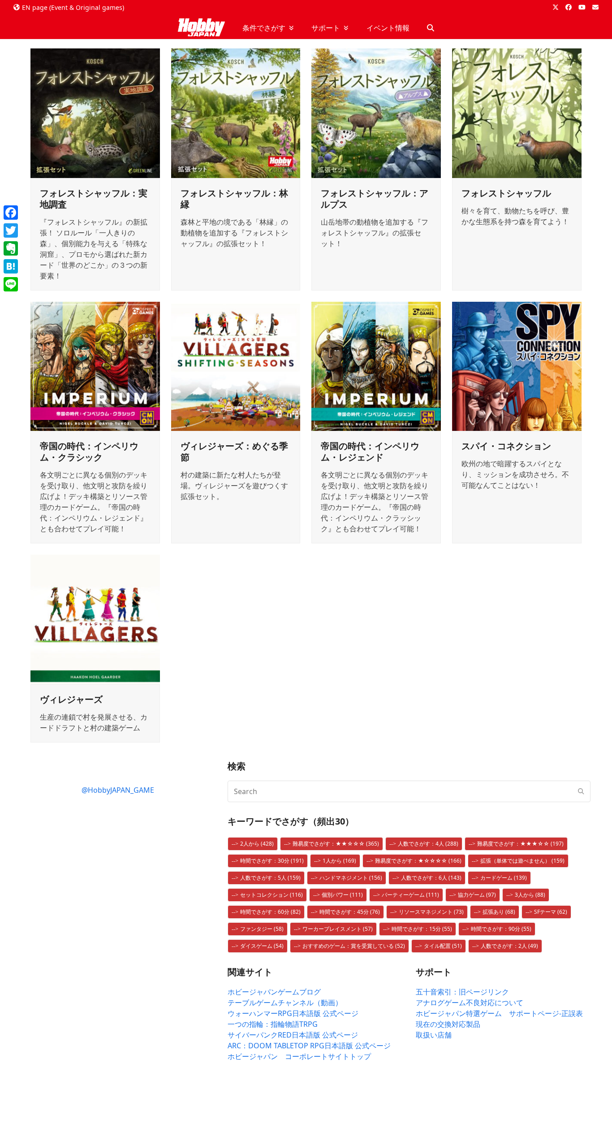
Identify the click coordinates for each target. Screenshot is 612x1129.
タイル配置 (443, 946)
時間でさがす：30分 (272, 860)
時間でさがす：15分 (422, 929)
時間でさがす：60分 (270, 912)
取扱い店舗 (434, 1035)
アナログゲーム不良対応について (469, 1002)
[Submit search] (581, 791)
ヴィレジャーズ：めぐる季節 (234, 451)
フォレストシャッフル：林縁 (234, 198)
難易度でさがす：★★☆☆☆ (336, 843)
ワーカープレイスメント (337, 929)
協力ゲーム (477, 895)
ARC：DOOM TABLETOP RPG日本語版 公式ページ (309, 1046)
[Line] (11, 284)
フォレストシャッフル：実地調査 (93, 198)
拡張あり (499, 912)
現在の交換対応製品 (448, 1024)
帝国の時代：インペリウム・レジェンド (370, 451)
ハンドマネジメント (350, 877)
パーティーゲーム (410, 895)
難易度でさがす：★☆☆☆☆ (418, 860)
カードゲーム (503, 877)
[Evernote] (11, 248)
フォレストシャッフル (506, 193)
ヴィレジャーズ (71, 699)
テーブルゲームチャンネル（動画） (285, 1002)
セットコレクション (271, 895)
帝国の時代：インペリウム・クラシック (89, 451)
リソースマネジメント (431, 912)
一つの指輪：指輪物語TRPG (273, 1024)
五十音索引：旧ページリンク (462, 992)
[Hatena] (11, 266)
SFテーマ (550, 912)
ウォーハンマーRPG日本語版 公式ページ (293, 1013)
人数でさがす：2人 (509, 946)
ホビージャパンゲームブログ (274, 992)
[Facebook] (11, 212)
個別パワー (342, 895)
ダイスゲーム (262, 946)
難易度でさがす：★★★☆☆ (520, 843)
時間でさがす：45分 (349, 912)
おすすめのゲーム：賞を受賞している (353, 946)
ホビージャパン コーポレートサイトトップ (299, 1056)
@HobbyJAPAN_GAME (118, 790)
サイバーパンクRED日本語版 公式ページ (293, 1035)
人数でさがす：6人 (431, 877)
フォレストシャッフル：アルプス (374, 198)
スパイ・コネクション (506, 446)
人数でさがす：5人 (270, 877)
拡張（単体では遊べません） (522, 860)
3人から (530, 895)
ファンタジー (262, 929)
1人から (339, 860)
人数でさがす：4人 (428, 843)
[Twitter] (11, 230)
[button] (430, 28)
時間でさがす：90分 (501, 929)
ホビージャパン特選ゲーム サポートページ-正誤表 (499, 1013)
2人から (257, 843)
